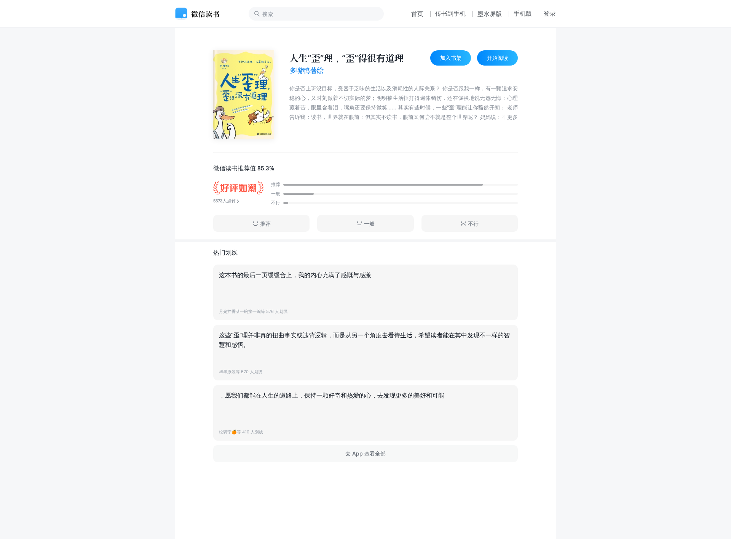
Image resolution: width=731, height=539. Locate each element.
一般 (369, 223)
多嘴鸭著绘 (306, 70)
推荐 (265, 223)
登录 (550, 13)
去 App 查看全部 (365, 453)
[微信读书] (200, 14)
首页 (417, 14)
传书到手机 (450, 13)
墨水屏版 (489, 14)
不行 (473, 223)
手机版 (523, 13)
